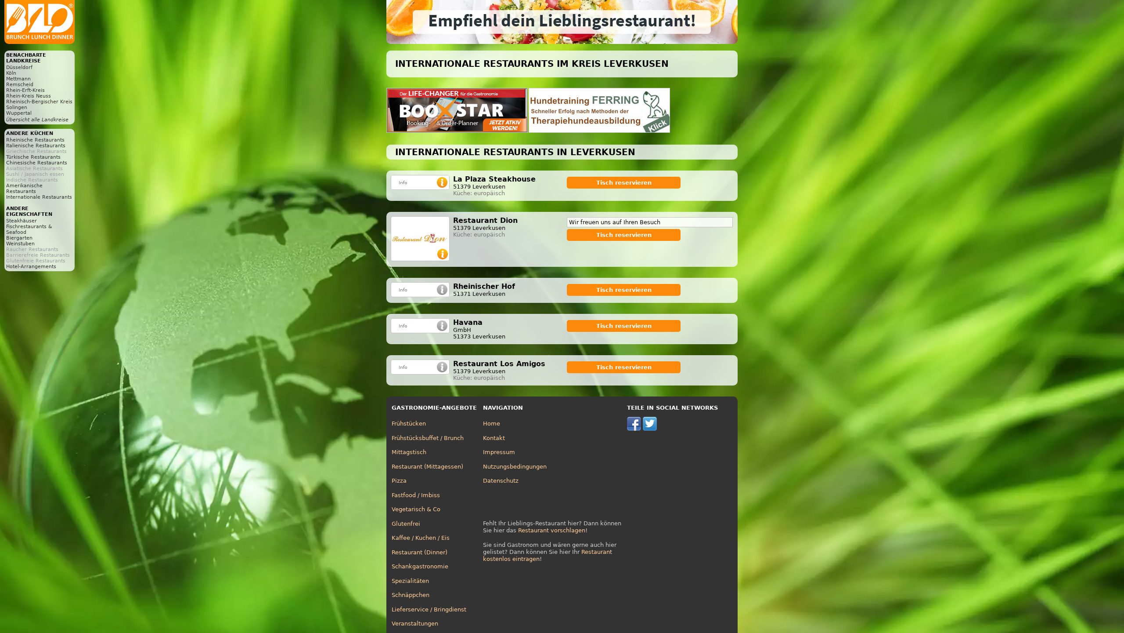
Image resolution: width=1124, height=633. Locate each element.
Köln (11, 73)
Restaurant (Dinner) (419, 552)
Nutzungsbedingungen (515, 466)
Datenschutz (501, 480)
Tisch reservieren (624, 182)
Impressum (499, 452)
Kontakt (494, 438)
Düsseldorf (19, 67)
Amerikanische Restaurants (24, 188)
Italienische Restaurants (35, 146)
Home (491, 423)
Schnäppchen (410, 595)
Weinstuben (20, 244)
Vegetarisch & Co (416, 509)
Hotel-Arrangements (31, 266)
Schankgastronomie (420, 566)
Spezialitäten (410, 581)
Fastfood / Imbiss (416, 495)
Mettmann (18, 79)
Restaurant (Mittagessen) (427, 466)
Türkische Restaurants (33, 157)
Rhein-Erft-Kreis (25, 90)
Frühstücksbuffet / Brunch (428, 438)
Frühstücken (409, 423)
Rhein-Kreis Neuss (28, 96)
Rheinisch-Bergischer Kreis (39, 102)
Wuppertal (19, 113)
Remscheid (19, 84)
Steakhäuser (21, 221)
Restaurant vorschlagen (551, 530)
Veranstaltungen (415, 623)
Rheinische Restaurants (35, 140)
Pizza (399, 480)
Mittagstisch (409, 452)
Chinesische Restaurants (36, 163)
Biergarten (19, 238)
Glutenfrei (406, 523)
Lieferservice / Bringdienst (429, 609)
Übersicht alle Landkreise (37, 120)
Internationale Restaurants (39, 197)
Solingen (16, 107)
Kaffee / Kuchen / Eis (421, 538)
